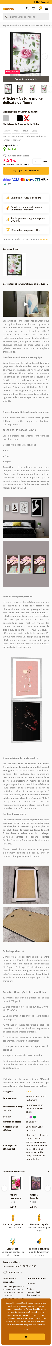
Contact (30, 1289)
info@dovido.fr (14, 1272)
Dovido (44, 239)
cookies (11, 1315)
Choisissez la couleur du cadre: (21, 111)
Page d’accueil (10, 25)
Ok (26, 1336)
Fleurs (29, 1091)
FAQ (28, 1286)
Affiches (24, 25)
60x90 (34, 130)
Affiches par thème (40, 25)
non (26, 1329)
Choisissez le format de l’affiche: (21, 124)
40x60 (25, 130)
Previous (4, 1188)
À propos (31, 1283)
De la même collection (14, 1171)
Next (45, 56)
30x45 (16, 130)
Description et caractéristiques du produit (24, 283)
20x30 (7, 130)
